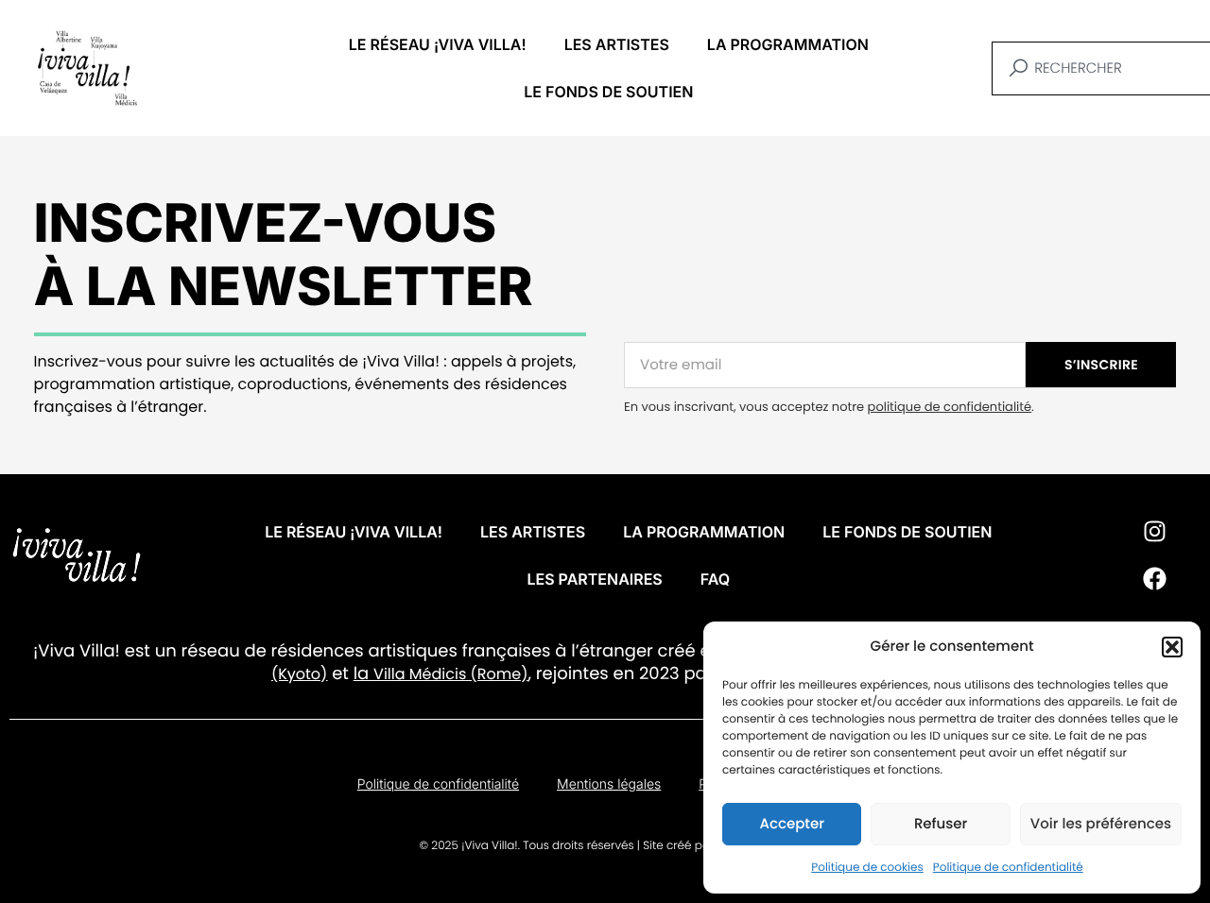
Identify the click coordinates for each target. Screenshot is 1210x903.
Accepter (791, 824)
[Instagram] (1155, 531)
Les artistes (616, 44)
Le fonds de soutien (608, 91)
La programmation (788, 44)
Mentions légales (609, 784)
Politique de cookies (867, 868)
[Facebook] (1155, 579)
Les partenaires (594, 579)
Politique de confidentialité (1008, 868)
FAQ (715, 579)
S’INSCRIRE (1101, 364)
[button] (1172, 647)
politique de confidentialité (949, 407)
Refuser (940, 824)
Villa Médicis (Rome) (450, 674)
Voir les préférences (1100, 824)
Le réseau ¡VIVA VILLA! (438, 44)
